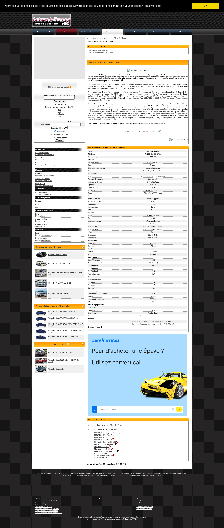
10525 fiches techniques (59, 83)
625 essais (59, 85)
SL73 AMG (142, 86)
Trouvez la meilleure (43, 193)
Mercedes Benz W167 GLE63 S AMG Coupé (65, 324)
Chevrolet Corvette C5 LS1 (105, 442)
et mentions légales (42, 239)
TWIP (134, 519)
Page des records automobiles (46, 511)
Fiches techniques (89, 32)
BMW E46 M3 (100, 437)
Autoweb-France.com (144, 507)
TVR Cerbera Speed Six (103, 455)
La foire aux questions (43, 234)
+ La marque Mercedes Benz (98, 50)
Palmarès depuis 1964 (43, 180)
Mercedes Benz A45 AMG (58, 293)
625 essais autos (41, 505)
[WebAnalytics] (112, 524)
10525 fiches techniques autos (46, 499)
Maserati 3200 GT (101, 447)
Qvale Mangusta (100, 453)
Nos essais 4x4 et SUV (43, 507)
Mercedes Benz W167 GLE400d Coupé (63, 312)
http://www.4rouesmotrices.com (110, 519)
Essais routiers (112, 32)
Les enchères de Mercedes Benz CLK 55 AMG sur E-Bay (136, 132)
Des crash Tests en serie (44, 185)
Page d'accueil (43, 32)
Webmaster (121, 475)
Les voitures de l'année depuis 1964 (48, 513)
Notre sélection (41, 215)
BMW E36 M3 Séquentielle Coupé (107, 433)
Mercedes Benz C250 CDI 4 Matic (61, 353)
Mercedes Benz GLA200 (57, 255)
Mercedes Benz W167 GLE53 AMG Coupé (64, 330)
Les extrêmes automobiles (45, 174)
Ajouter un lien (142, 501)
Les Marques (181, 32)
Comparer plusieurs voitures (46, 503)
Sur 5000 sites (41, 225)
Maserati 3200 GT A (102, 449)
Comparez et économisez (44, 154)
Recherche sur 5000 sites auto (147, 503)
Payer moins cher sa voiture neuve (153, 316)
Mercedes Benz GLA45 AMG (59, 264)
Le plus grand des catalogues (46, 164)
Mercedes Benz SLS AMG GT (59, 283)
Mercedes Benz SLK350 (57, 369)
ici (153, 330)
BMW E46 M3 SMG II (103, 440)
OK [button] (205, 6)
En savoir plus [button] (152, 5)
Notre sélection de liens (145, 499)
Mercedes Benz (116, 425)
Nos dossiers (135, 32)
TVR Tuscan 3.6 (100, 457)
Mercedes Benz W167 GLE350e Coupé (63, 336)
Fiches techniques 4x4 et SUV (46, 501)
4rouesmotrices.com (144, 509)
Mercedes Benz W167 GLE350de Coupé (63, 318)
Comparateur (158, 32)
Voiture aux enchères (107, 503)
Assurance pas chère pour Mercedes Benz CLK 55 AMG (153, 321)
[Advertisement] (132, 20)
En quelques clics (41, 220)
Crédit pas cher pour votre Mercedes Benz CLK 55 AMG (153, 324)
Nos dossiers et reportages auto (47, 509)
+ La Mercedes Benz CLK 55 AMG (101, 52)
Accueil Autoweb (93, 38)
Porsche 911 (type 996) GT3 (105, 451)
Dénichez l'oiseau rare (43, 159)
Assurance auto (104, 499)
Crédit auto (103, 501)
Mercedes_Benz (120, 38)
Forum (66, 32)
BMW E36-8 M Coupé (103, 435)
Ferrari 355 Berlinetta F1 (104, 444)
